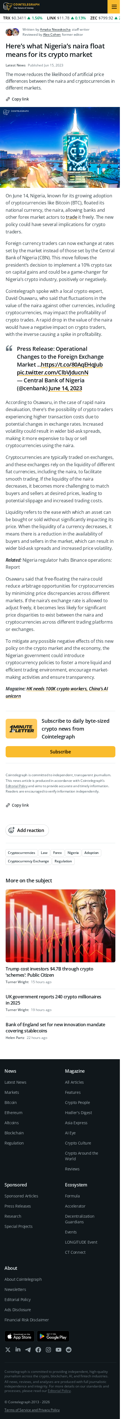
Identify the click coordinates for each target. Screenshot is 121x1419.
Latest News (16, 65)
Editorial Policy (16, 786)
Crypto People (77, 1102)
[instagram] (48, 1351)
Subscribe (60, 752)
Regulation (14, 1143)
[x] (8, 1351)
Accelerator (75, 1206)
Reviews (72, 1169)
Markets (12, 1092)
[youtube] (58, 1351)
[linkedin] (18, 1351)
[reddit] (68, 1351)
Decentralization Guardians (79, 1218)
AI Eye (70, 1132)
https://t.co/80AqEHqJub (72, 364)
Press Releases (18, 1206)
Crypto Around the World (81, 1155)
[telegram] (28, 1351)
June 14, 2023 (65, 388)
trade (71, 217)
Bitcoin (11, 1102)
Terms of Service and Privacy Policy (32, 1409)
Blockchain (14, 1132)
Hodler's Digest (78, 1112)
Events (71, 1232)
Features (72, 1092)
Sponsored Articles (21, 1196)
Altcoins (12, 1122)
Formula (72, 1196)
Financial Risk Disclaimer (27, 1319)
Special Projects (18, 1226)
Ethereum (13, 1112)
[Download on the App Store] (20, 1336)
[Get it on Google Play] (53, 1336)
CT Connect (75, 1252)
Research (13, 1216)
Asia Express (76, 1122)
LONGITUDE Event (81, 1242)
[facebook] (38, 1351)
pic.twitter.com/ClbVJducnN (52, 372)
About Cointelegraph (23, 1279)
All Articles (74, 1082)
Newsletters (15, 1289)
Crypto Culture (78, 1143)
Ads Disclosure (18, 1309)
